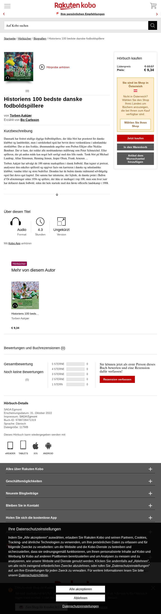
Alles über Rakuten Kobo (24, 469)
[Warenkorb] (153, 6)
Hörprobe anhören (58, 67)
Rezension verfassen (117, 379)
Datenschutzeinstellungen (80, 606)
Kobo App (14, 243)
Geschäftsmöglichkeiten (24, 481)
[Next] (157, 14)
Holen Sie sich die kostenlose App (31, 517)
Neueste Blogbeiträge (22, 493)
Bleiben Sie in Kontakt (22, 505)
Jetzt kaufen (135, 138)
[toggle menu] (7, 6)
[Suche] (152, 25)
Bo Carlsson (29, 120)
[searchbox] (80, 25)
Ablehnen (80, 598)
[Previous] (4, 14)
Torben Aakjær (21, 115)
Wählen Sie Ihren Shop (135, 124)
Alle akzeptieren (80, 589)
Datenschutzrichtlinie (33, 575)
